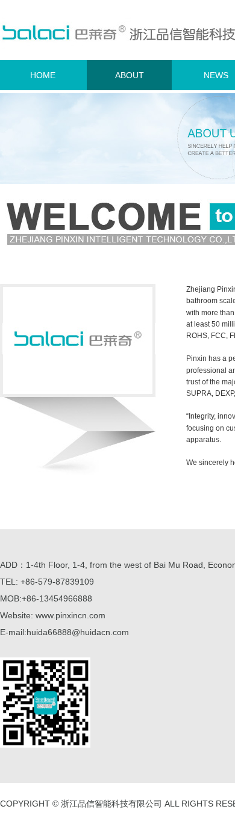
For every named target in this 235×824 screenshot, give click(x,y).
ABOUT (129, 75)
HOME (42, 75)
